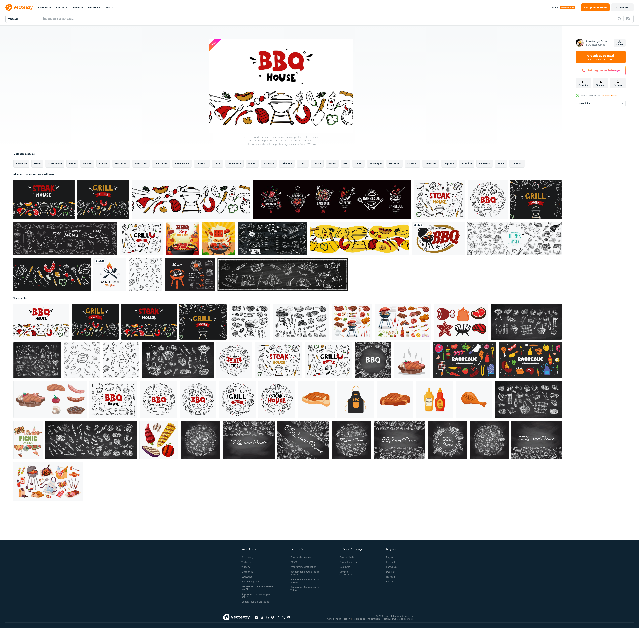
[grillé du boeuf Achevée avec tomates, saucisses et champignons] (50, 399)
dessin (317, 163)
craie (217, 163)
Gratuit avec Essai (600, 57)
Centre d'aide (346, 557)
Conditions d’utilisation (338, 618)
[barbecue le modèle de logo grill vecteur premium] (109, 274)
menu (37, 163)
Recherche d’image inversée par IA (257, 588)
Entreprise (247, 571)
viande (252, 163)
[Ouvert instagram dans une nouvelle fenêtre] (262, 617)
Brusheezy (247, 557)
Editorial (93, 7)
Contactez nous (348, 562)
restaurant (121, 163)
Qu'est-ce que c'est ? (610, 95)
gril (345, 163)
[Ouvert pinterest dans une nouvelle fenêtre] (272, 617)
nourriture (141, 163)
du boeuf (517, 163)
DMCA (293, 562)
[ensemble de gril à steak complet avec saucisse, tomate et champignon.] (412, 360)
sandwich (484, 163)
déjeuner (287, 163)
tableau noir (182, 163)
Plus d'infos (584, 103)
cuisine (103, 163)
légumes (449, 163)
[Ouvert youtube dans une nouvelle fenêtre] (288, 617)
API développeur (250, 581)
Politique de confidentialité (366, 618)
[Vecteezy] (19, 7)
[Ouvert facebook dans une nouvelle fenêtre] (256, 617)
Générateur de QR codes (255, 601)
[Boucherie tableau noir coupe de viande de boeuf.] (65, 238)
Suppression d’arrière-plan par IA (256, 595)
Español (390, 562)
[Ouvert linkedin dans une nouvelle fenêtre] (267, 617)
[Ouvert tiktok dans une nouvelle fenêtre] (278, 617)
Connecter (622, 7)
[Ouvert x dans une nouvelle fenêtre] (283, 617)
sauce (302, 163)
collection (430, 163)
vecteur (87, 163)
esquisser (268, 163)
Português (392, 566)
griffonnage (55, 163)
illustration (161, 163)
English (390, 557)
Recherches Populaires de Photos (304, 581)
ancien (332, 163)
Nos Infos (344, 566)
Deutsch (390, 571)
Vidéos (76, 7)
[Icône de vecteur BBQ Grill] (438, 238)
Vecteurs (43, 7)
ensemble (394, 163)
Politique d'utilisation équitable (398, 618)
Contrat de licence (300, 557)
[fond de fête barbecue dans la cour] (218, 238)
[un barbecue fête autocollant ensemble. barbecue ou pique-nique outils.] (464, 360)
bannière (467, 163)
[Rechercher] (619, 19)
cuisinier (412, 163)
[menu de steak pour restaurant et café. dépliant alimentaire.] (272, 238)
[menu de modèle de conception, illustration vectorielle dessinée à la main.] (190, 274)
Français (390, 576)
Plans (555, 7)
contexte (202, 163)
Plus (108, 7)
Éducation (247, 576)
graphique (376, 163)
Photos (60, 7)
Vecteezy (246, 562)
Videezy (245, 566)
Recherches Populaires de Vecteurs (304, 573)
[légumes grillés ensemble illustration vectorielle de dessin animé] (158, 440)
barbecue (21, 163)
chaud (358, 163)
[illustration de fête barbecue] (182, 238)
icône (72, 163)
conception (234, 163)
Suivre (619, 44)
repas (501, 163)
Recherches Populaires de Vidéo (304, 589)
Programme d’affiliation (303, 566)
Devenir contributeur (346, 573)
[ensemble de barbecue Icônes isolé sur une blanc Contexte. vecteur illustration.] (461, 322)
